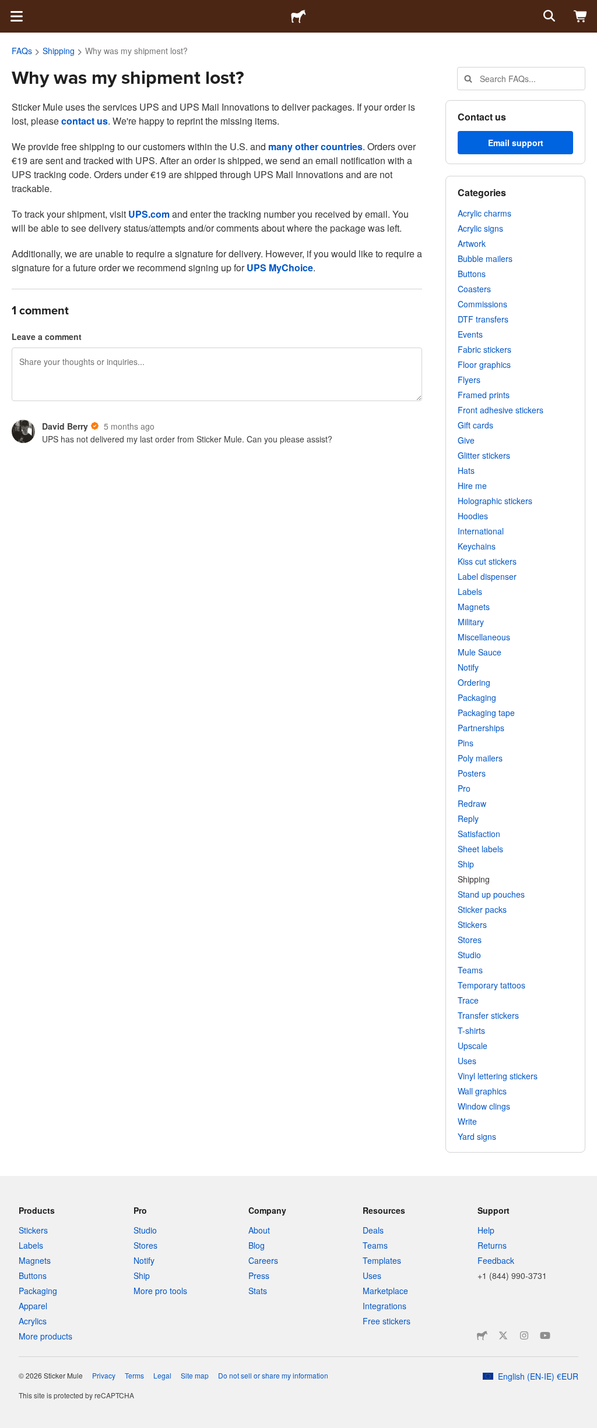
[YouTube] (545, 1335)
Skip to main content (9, 9)
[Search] (548, 16)
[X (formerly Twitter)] (503, 1335)
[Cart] (580, 16)
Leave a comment (47, 336)
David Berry (65, 426)
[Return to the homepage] (298, 16)
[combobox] (521, 78)
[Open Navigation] (16, 16)
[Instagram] (524, 1335)
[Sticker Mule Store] (482, 1335)
